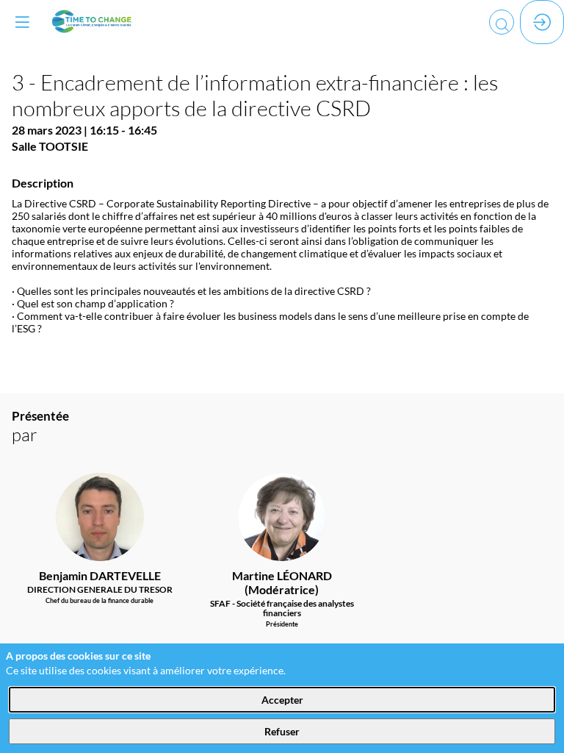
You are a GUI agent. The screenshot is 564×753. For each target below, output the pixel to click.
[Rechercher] (501, 22)
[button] (22, 22)
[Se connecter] (542, 22)
